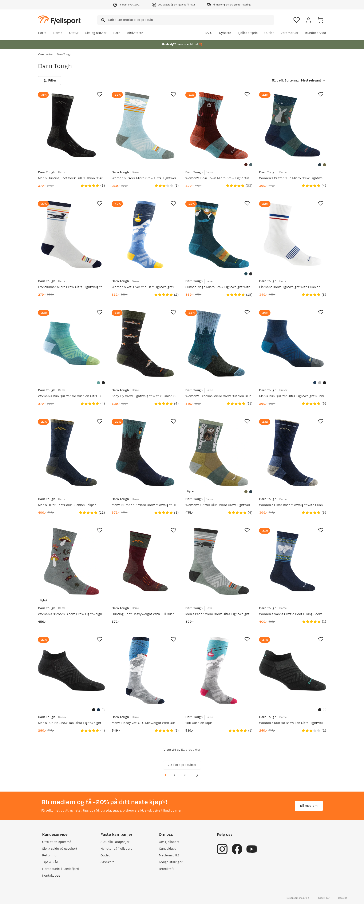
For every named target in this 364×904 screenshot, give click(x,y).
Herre (42, 33)
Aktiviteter (135, 33)
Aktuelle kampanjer (115, 842)
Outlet (269, 33)
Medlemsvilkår (170, 855)
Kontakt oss (51, 875)
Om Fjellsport (169, 842)
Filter (52, 80)
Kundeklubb (168, 849)
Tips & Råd (50, 862)
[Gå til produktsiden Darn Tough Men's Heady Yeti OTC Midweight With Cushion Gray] (145, 670)
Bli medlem (308, 806)
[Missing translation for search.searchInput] (103, 20)
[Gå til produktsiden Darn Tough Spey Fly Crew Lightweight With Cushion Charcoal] (145, 343)
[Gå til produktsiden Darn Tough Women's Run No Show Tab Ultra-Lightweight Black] (292, 670)
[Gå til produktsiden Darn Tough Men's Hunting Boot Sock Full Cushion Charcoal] (71, 125)
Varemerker (290, 33)
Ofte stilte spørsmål (57, 842)
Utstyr (74, 33)
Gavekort (107, 862)
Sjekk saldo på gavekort (59, 849)
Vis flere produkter (182, 765)
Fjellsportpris (248, 33)
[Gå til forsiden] (59, 19)
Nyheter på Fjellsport (116, 849)
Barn (116, 33)
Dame (57, 33)
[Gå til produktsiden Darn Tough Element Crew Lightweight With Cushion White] (292, 234)
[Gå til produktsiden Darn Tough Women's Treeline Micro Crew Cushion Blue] (218, 343)
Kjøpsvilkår (323, 898)
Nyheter (225, 33)
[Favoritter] (296, 20)
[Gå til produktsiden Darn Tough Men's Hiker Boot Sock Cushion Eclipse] (71, 452)
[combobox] (185, 20)
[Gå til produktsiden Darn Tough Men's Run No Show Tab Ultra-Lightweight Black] (71, 670)
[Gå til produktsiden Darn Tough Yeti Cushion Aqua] (218, 670)
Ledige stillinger (171, 862)
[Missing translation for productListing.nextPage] (197, 775)
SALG (208, 33)
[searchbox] (191, 20)
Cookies (342, 898)
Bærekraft (166, 869)
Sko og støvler (96, 33)
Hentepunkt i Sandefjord (60, 869)
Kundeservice (315, 33)
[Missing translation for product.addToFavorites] (99, 94)
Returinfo (49, 855)
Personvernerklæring (297, 898)
